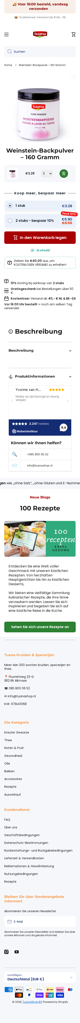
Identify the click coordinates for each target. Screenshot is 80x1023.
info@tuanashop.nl (39, 465)
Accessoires (13, 779)
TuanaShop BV (32, 1002)
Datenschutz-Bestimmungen (26, 843)
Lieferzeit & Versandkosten (24, 858)
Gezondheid (13, 756)
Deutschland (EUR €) (25, 979)
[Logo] (40, 34)
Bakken (9, 771)
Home (8, 65)
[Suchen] (8, 51)
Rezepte (10, 786)
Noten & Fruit (14, 748)
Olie (7, 763)
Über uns (10, 827)
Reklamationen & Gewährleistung (29, 866)
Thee (8, 740)
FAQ (7, 820)
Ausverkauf (12, 794)
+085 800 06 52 (37, 454)
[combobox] (40, 51)
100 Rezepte (40, 508)
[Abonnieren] (70, 921)
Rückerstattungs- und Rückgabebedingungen (38, 850)
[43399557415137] (64, 173)
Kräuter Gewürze (16, 732)
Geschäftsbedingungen (22, 835)
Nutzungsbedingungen (21, 874)
